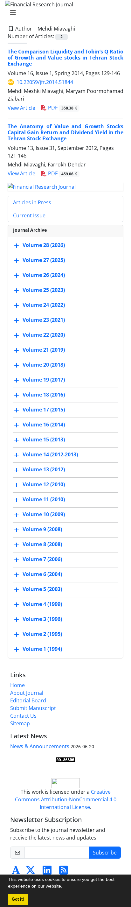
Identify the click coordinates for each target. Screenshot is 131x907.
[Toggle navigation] (63, 12)
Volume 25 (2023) (44, 289)
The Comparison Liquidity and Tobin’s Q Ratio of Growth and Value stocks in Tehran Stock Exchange (65, 57)
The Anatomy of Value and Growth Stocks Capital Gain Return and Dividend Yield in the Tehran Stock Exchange (65, 132)
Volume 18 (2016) (44, 394)
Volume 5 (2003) (42, 589)
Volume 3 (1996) (42, 618)
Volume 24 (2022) (44, 304)
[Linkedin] (47, 871)
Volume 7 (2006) (42, 559)
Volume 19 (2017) (44, 379)
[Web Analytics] (65, 759)
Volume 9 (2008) (42, 529)
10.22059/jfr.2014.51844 (45, 82)
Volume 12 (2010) (44, 484)
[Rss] (63, 871)
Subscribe (105, 852)
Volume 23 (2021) (44, 319)
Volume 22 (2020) (44, 334)
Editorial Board (28, 700)
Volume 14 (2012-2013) (50, 454)
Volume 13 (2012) (44, 469)
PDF (62, 107)
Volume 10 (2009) (44, 514)
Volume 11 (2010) (44, 499)
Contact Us (23, 715)
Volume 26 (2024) (44, 274)
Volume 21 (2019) (44, 349)
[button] (65, 887)
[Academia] (16, 871)
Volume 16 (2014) (44, 424)
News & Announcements (39, 746)
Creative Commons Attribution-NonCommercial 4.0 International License (65, 799)
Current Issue (29, 215)
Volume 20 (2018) (44, 364)
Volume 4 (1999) (42, 604)
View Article (21, 107)
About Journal (26, 692)
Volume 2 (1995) (42, 633)
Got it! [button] (18, 899)
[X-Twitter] (30, 871)
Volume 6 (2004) (42, 574)
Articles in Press (32, 202)
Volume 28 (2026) (44, 245)
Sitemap (20, 723)
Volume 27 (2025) (44, 260)
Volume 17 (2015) (44, 409)
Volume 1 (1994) (42, 648)
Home (17, 685)
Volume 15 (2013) (44, 439)
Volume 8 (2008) (42, 544)
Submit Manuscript (33, 708)
